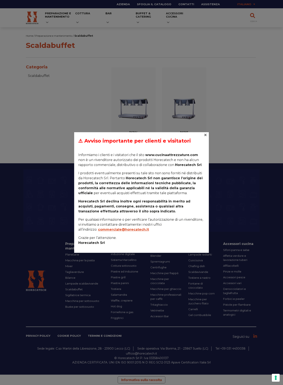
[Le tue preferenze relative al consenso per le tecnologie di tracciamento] (276, 378)
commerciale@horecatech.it (123, 229)
